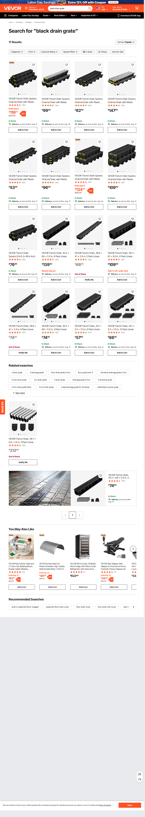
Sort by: (121, 42)
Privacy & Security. (104, 805)
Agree (129, 805)
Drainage (28, 22)
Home (11, 22)
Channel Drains (39, 22)
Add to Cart (23, 130)
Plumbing (19, 22)
